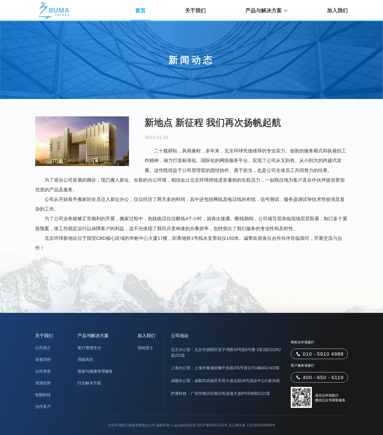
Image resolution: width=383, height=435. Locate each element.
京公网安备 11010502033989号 (251, 425)
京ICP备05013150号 (212, 425)
